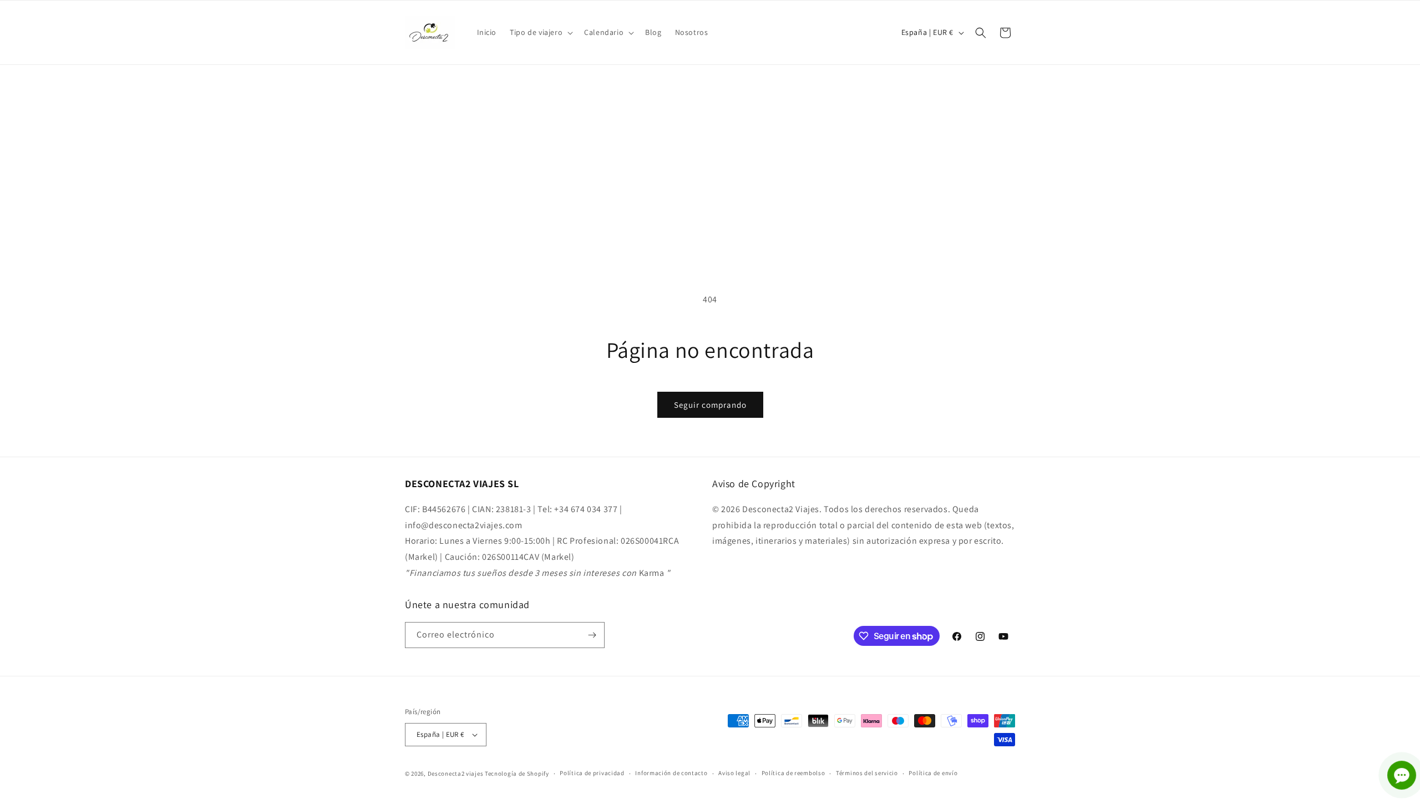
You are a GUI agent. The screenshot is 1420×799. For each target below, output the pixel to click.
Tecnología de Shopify (517, 773)
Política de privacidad (592, 773)
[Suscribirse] (592, 635)
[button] (540, 32)
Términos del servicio (867, 773)
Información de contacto (671, 773)
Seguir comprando (710, 405)
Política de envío (933, 773)
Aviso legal (734, 773)
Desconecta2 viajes (456, 773)
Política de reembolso (793, 773)
